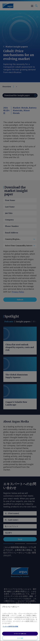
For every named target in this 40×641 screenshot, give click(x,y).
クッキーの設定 (20, 638)
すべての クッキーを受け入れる (20, 633)
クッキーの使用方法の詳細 (10, 626)
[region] (20, 622)
